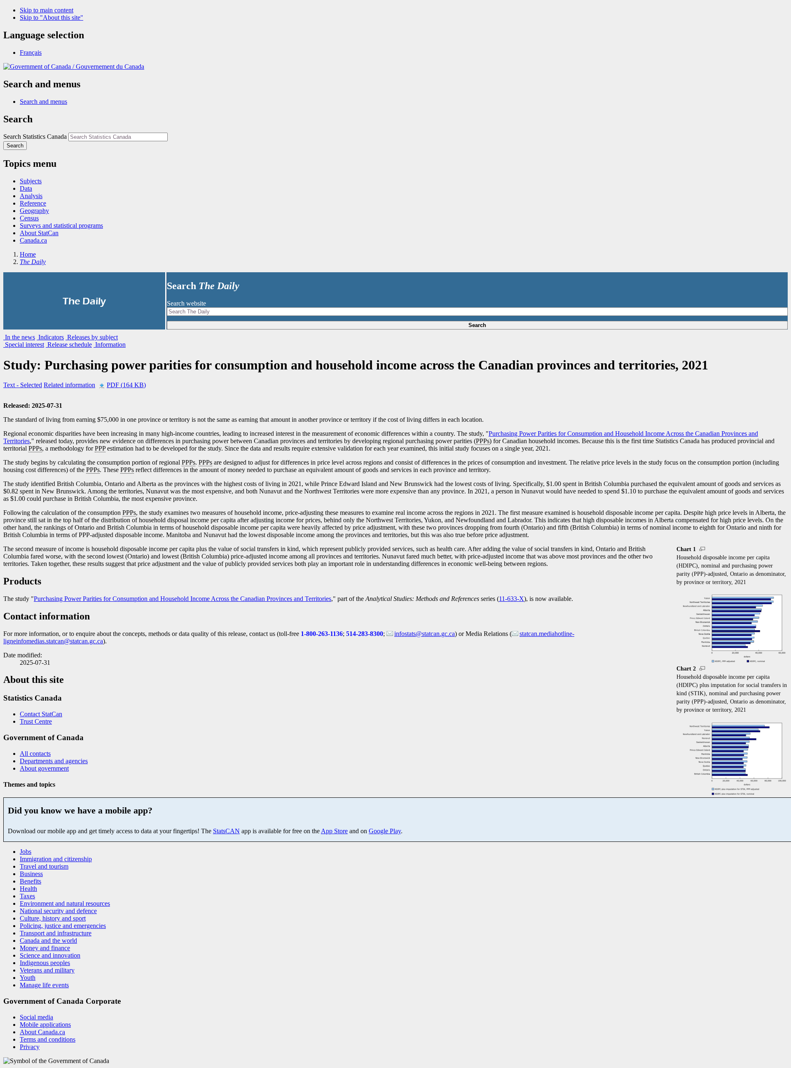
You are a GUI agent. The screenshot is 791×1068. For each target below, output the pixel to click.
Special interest (23, 344)
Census (29, 218)
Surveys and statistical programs (61, 225)
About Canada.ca (42, 1031)
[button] (43, 101)
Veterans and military (47, 970)
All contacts (35, 753)
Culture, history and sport (53, 918)
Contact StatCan (41, 713)
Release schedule (69, 344)
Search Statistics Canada (35, 136)
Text (22, 384)
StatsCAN (226, 830)
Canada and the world (48, 940)
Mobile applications (45, 1024)
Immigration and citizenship (56, 858)
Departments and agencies (54, 760)
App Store (334, 830)
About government (44, 768)
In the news (19, 337)
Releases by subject (92, 337)
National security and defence (58, 910)
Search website (186, 303)
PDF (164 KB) (126, 384)
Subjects (31, 181)
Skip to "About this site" (51, 17)
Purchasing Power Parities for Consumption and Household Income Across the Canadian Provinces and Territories (182, 598)
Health (28, 888)
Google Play (385, 830)
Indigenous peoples (45, 962)
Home (28, 254)
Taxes (27, 896)
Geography (34, 210)
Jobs (25, 851)
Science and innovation (50, 955)
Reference (33, 203)
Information (110, 344)
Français (31, 52)
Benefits (30, 881)
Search (477, 325)
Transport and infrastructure (55, 933)
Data (26, 188)
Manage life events (44, 985)
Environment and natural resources (65, 903)
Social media (36, 1017)
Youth (27, 977)
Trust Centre (36, 721)
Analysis (31, 195)
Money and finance (45, 947)
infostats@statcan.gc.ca (424, 633)
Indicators (50, 337)
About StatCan (39, 232)
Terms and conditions (47, 1039)
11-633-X (511, 598)
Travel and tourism (44, 866)
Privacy (30, 1046)
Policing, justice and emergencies (63, 925)
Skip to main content (46, 10)
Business (31, 873)
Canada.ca (33, 240)
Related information (69, 384)
